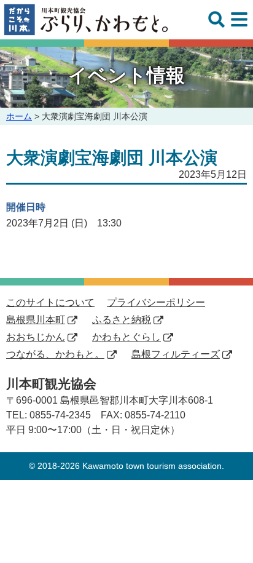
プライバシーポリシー (156, 302)
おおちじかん (35, 337)
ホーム (19, 116)
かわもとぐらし (126, 337)
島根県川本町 (35, 319)
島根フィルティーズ (175, 354)
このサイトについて (50, 302)
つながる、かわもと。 (55, 354)
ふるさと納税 (121, 319)
